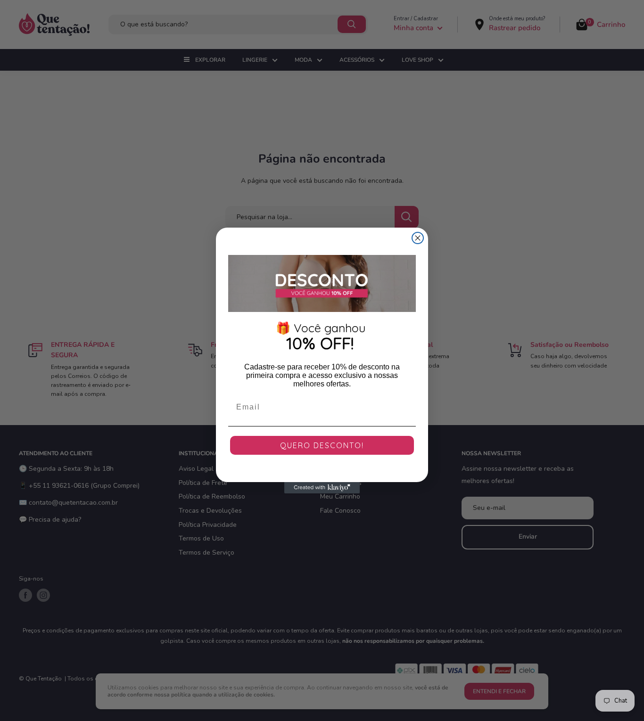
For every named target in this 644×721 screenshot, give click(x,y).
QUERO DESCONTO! (322, 445)
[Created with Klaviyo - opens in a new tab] (322, 487)
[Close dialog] (417, 238)
